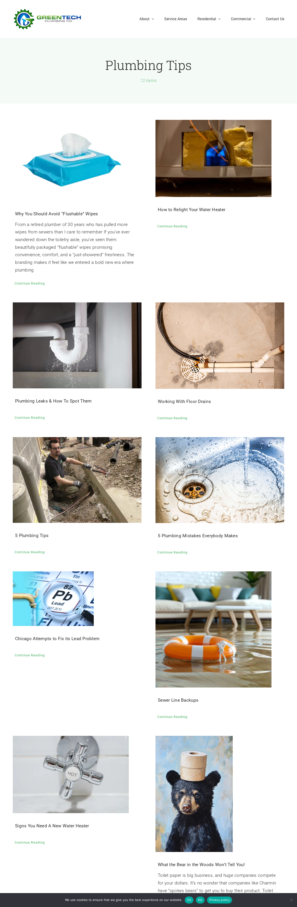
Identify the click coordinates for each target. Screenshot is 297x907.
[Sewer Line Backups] (219, 629)
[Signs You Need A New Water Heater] (77, 774)
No (200, 900)
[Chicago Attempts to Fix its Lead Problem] (77, 598)
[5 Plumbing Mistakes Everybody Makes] (219, 480)
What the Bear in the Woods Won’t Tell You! (201, 864)
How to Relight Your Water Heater (191, 209)
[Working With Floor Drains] (219, 345)
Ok (189, 900)
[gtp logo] (47, 10)
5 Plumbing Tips (31, 535)
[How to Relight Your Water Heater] (219, 158)
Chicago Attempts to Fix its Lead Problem (57, 638)
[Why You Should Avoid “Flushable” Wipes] (77, 160)
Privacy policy (219, 900)
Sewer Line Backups (178, 700)
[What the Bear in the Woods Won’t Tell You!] (219, 794)
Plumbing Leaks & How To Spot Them (53, 401)
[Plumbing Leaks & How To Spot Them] (77, 345)
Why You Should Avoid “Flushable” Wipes (56, 213)
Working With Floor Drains (184, 401)
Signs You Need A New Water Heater (52, 825)
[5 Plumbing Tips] (77, 480)
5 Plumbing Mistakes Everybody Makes (198, 535)
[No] (291, 900)
